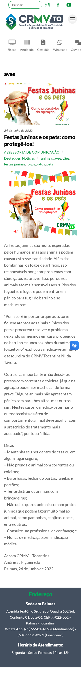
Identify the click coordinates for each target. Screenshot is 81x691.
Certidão (43, 49)
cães (66, 158)
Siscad (12, 49)
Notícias (28, 158)
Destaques (12, 158)
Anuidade (27, 49)
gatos (40, 164)
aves (57, 158)
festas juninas (14, 164)
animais (47, 158)
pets (49, 164)
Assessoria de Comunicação (32, 152)
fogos (31, 164)
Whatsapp (60, 49)
